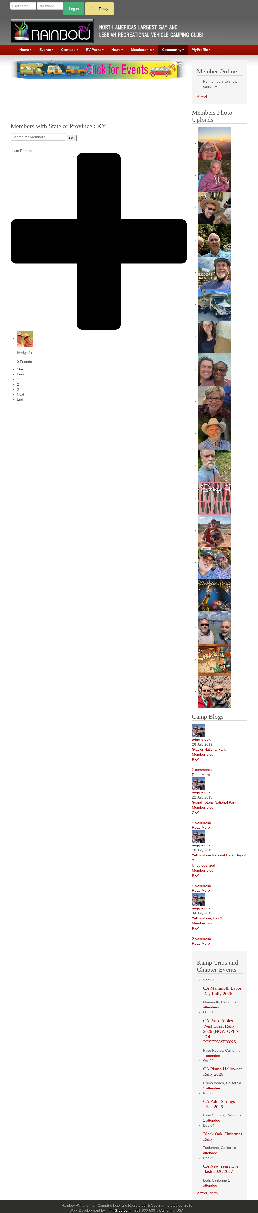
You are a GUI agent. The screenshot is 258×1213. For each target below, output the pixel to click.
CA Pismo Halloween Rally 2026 (223, 1071)
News (116, 50)
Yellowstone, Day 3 (207, 918)
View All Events (207, 1193)
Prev (20, 374)
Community (172, 50)
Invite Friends (21, 151)
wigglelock (201, 739)
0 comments (202, 938)
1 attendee (211, 1056)
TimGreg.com (120, 1210)
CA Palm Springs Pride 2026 (219, 1104)
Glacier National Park (209, 749)
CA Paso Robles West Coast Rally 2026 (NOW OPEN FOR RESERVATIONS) (221, 1031)
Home (24, 50)
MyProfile (200, 50)
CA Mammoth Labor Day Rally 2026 (222, 991)
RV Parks (93, 50)
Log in (74, 8)
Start (20, 369)
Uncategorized (203, 865)
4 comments (202, 822)
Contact (68, 50)
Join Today (99, 9)
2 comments (202, 770)
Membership (141, 50)
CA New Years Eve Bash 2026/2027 (220, 1169)
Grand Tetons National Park (214, 802)
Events (45, 50)
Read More (201, 775)
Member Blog (202, 754)
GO (72, 138)
